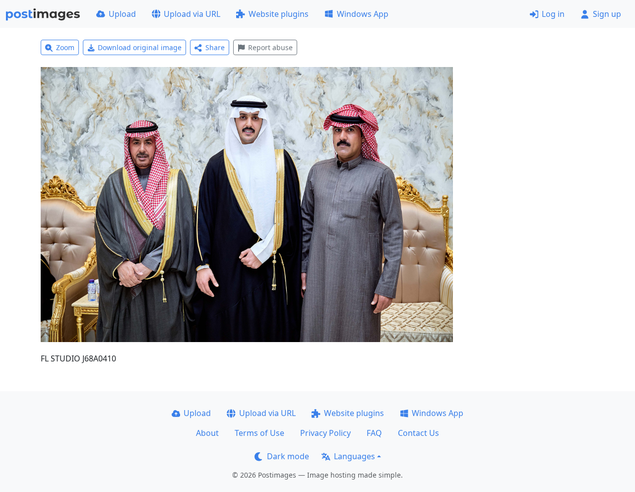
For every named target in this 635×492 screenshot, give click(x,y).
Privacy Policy (325, 432)
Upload (122, 13)
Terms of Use (259, 432)
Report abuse (270, 47)
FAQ (374, 432)
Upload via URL (192, 13)
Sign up (607, 13)
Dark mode (288, 456)
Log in (553, 13)
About (207, 432)
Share (215, 47)
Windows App (362, 13)
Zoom (65, 47)
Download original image (140, 47)
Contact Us (418, 432)
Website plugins (279, 13)
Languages (354, 456)
